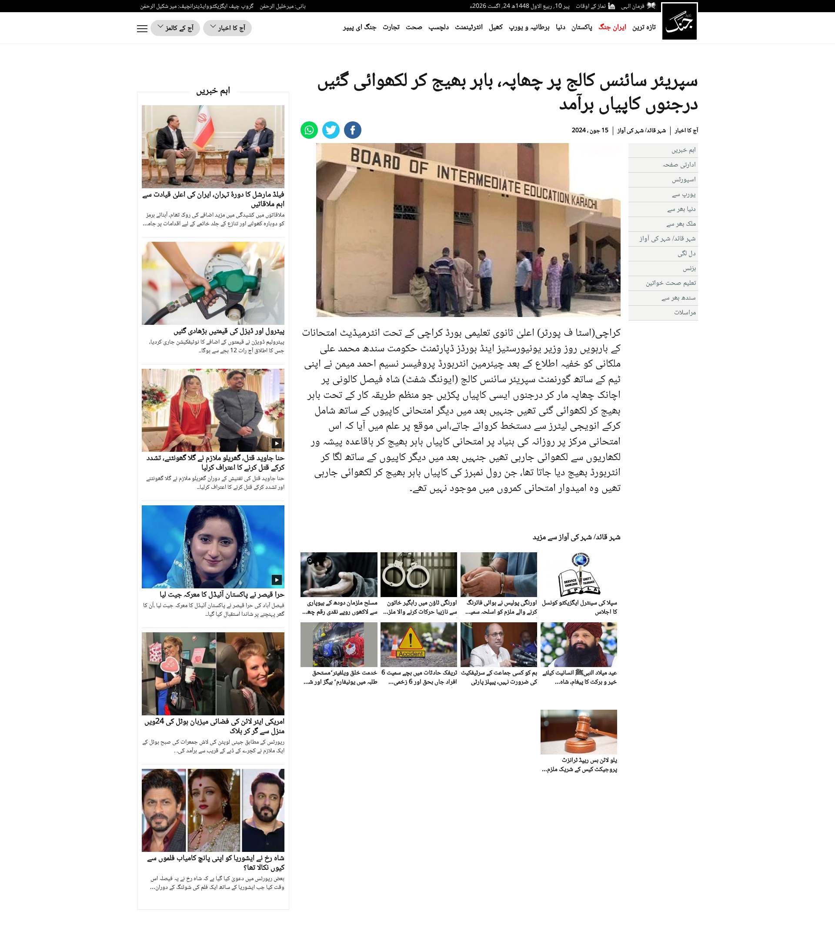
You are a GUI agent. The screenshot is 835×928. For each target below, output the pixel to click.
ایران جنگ (612, 27)
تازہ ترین (644, 27)
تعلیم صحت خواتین (671, 283)
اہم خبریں (683, 150)
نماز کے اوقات (591, 6)
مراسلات (685, 313)
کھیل (496, 27)
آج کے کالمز (179, 28)
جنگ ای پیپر (360, 27)
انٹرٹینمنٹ (469, 27)
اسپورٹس (684, 180)
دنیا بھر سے (681, 209)
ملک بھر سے (681, 224)
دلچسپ (438, 27)
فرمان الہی (633, 6)
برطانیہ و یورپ (529, 27)
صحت (414, 27)
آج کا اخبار (231, 28)
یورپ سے (684, 194)
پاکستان (581, 27)
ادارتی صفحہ (679, 165)
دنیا (560, 27)
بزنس (689, 268)
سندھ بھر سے (678, 298)
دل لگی (687, 254)
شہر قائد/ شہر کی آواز (642, 131)
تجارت (391, 27)
